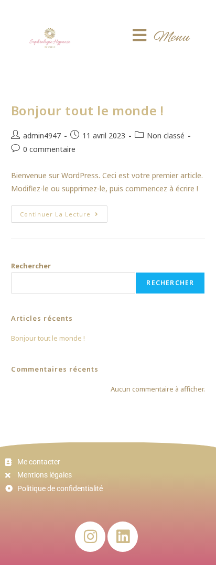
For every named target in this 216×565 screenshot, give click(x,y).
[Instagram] (90, 536)
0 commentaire (49, 149)
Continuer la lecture (63, 211)
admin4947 (42, 135)
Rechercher (31, 265)
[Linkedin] (122, 536)
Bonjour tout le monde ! (87, 110)
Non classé (166, 135)
